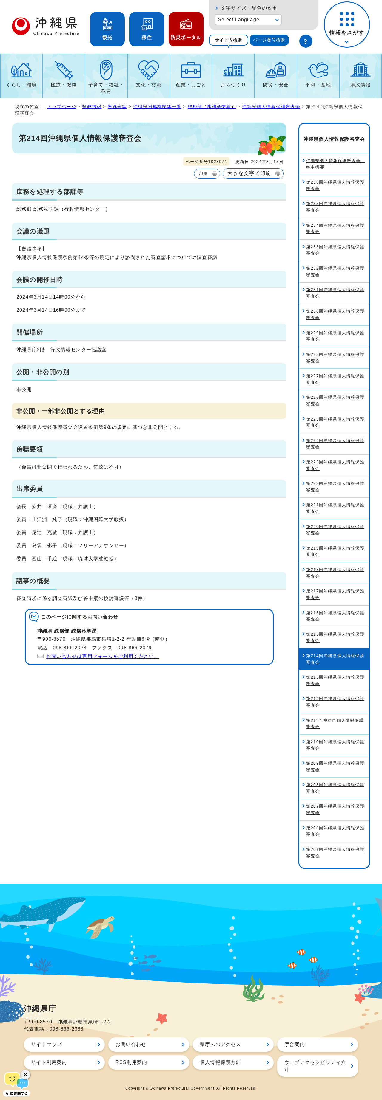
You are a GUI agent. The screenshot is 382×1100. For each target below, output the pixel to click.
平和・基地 (318, 84)
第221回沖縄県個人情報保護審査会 (335, 508)
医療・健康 (64, 84)
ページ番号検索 (269, 40)
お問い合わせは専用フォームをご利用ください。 (102, 656)
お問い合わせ (130, 1044)
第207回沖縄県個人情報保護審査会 (335, 809)
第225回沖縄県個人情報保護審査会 (335, 422)
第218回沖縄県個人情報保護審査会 (335, 572)
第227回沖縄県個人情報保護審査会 (335, 379)
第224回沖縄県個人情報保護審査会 (335, 443)
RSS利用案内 (131, 1062)
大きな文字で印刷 (249, 173)
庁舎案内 (294, 1044)
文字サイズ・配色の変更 (249, 7)
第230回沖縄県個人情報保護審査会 (335, 314)
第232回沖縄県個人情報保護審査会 (335, 271)
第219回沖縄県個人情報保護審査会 (335, 551)
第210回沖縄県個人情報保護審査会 (335, 745)
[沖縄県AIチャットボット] (16, 1083)
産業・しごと (191, 84)
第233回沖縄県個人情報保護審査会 (335, 250)
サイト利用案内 (49, 1062)
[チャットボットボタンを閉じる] (25, 1074)
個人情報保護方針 (220, 1062)
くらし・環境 (21, 84)
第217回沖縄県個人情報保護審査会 (335, 594)
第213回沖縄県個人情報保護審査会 (335, 680)
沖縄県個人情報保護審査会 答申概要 (335, 164)
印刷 (203, 173)
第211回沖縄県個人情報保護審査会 (335, 723)
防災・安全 (276, 84)
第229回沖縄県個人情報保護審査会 (335, 336)
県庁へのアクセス (220, 1044)
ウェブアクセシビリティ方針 (315, 1066)
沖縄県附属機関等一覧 (157, 106)
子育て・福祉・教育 (106, 88)
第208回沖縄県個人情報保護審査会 (335, 788)
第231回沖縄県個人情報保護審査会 (335, 293)
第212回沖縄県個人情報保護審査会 (335, 702)
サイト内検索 (228, 40)
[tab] (228, 40)
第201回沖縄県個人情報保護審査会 (335, 852)
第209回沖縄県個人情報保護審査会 (335, 766)
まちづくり (233, 84)
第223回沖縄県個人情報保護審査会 (335, 465)
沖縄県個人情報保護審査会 (271, 106)
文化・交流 (148, 84)
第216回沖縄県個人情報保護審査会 (335, 616)
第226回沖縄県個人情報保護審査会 (335, 400)
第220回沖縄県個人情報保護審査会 (335, 530)
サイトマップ (46, 1044)
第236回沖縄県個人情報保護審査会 (335, 185)
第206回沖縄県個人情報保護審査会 (335, 831)
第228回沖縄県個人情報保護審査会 (335, 357)
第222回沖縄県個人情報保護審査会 (335, 486)
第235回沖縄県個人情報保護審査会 (335, 206)
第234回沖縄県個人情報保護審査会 (335, 228)
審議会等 (117, 106)
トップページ (61, 106)
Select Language (238, 19)
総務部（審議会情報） (212, 106)
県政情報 (360, 84)
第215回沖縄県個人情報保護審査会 (335, 637)
